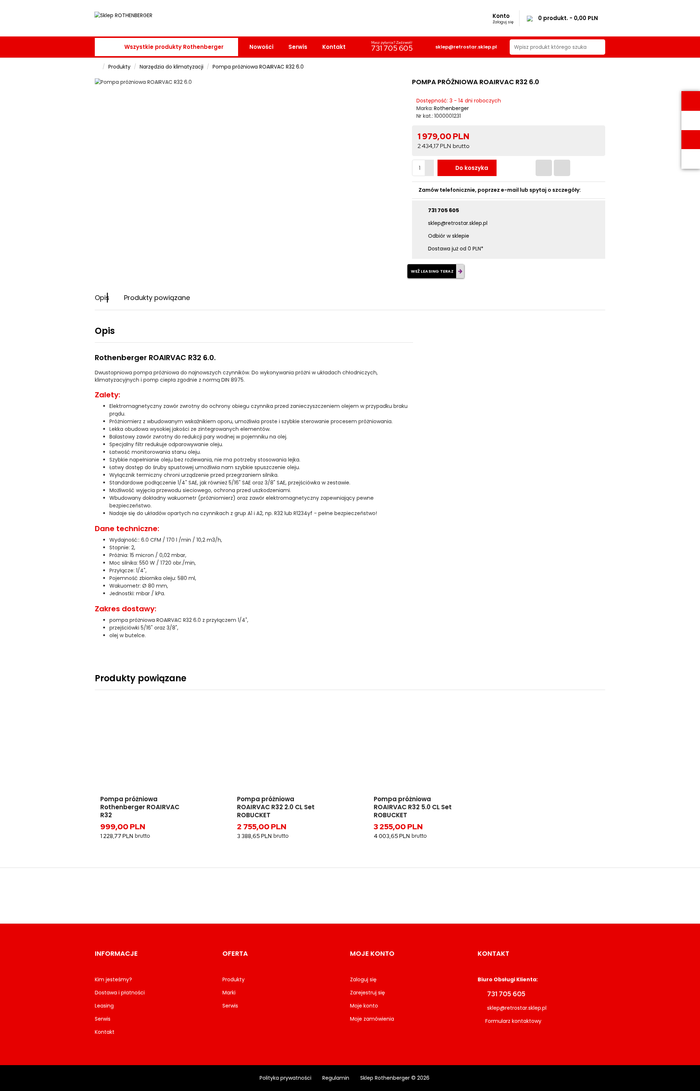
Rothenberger (451, 108)
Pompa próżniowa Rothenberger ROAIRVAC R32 (139, 807)
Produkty (119, 66)
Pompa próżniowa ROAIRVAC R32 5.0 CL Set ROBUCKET (413, 807)
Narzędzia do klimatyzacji (171, 66)
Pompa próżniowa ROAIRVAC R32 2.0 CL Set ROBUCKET (276, 807)
